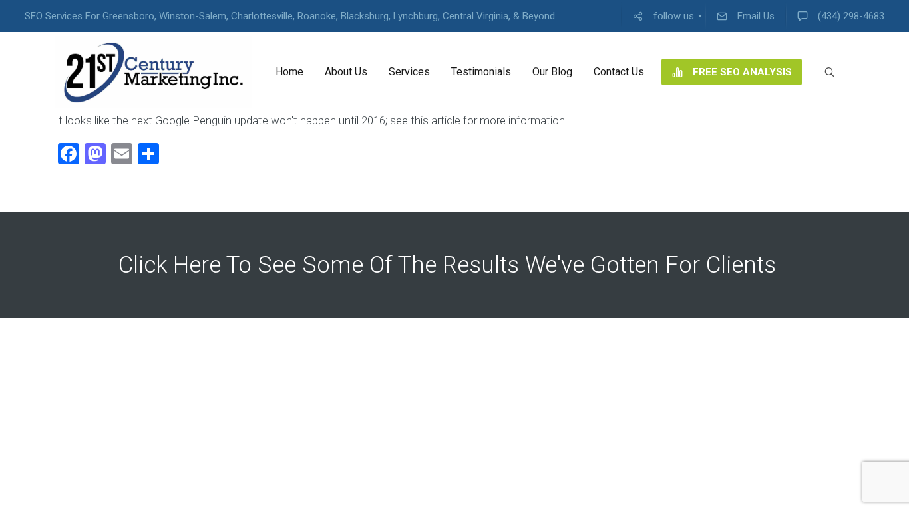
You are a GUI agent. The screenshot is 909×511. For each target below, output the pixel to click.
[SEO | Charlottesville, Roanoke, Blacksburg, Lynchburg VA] (153, 72)
